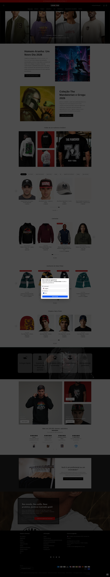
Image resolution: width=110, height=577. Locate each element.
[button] (55, 288)
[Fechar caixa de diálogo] (68, 279)
